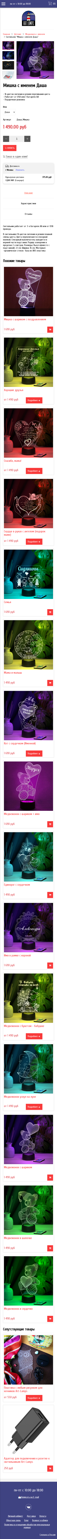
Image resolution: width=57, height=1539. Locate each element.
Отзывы (28, 214)
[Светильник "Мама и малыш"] (28, 645)
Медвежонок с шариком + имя (22, 814)
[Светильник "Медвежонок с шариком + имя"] (28, 786)
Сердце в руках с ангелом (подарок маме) (24, 533)
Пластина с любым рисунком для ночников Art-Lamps (23, 1389)
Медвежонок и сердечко (18, 1308)
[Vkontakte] (29, 1507)
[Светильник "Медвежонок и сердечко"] (28, 1281)
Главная (6, 34)
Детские (17, 34)
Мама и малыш (13, 672)
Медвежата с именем (35, 34)
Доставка (31, 1516)
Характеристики (28, 203)
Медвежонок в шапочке (18, 1238)
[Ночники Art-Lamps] (29, 25)
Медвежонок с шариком (18, 1167)
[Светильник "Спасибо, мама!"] (28, 433)
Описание (28, 193)
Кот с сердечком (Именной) (20, 743)
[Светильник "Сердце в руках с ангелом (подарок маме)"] (28, 503)
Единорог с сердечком (17, 884)
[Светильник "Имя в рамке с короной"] (28, 927)
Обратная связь (13, 1520)
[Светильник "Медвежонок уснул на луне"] (28, 1069)
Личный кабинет (15, 1516)
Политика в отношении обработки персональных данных (27, 1526)
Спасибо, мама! (12, 461)
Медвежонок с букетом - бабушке (24, 1026)
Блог (26, 1520)
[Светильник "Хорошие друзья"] (28, 362)
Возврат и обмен (40, 1520)
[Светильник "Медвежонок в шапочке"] (28, 1210)
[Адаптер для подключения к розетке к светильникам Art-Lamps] (28, 1430)
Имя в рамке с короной (17, 955)
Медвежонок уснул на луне (20, 1096)
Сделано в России (47, 1534)
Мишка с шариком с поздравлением (25, 319)
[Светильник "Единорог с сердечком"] (28, 857)
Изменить (20, 170)
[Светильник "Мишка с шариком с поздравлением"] (28, 291)
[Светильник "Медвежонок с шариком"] (28, 1139)
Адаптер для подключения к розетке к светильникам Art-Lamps (27, 1460)
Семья (7, 602)
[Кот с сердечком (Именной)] (28, 715)
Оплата (42, 1516)
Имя (5, 107)
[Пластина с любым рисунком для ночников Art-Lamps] (28, 1360)
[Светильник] (35, 60)
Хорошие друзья (13, 390)
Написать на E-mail (28, 1497)
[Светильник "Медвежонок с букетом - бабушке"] (28, 998)
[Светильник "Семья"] (28, 574)
